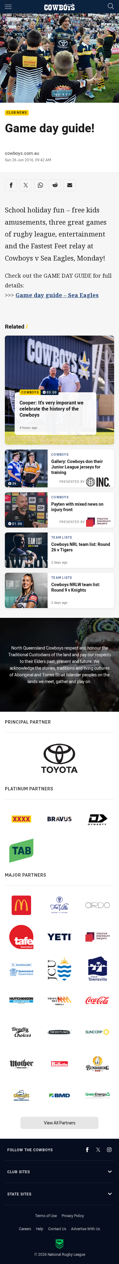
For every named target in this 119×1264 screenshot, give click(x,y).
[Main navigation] (8, 6)
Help (39, 1228)
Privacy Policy (73, 1215)
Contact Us (57, 1228)
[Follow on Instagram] (109, 1149)
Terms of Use (46, 1215)
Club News (17, 113)
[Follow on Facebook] (87, 1149)
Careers (25, 1228)
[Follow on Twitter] (98, 1149)
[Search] (110, 6)
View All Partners (59, 1123)
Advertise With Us (85, 1228)
